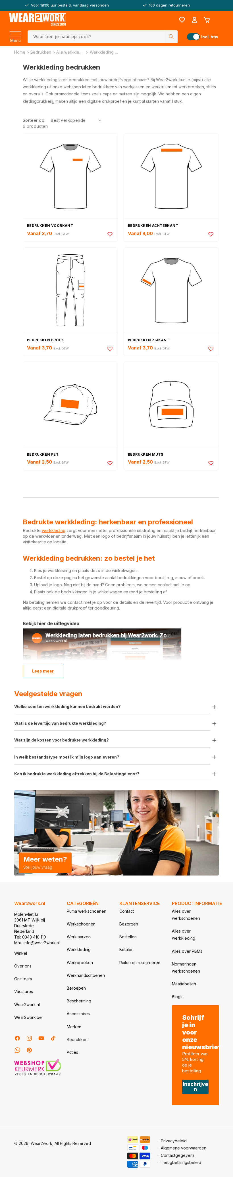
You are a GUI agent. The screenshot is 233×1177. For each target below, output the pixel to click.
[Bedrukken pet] (70, 404)
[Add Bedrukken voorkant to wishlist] (110, 234)
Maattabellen (184, 983)
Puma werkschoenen (86, 911)
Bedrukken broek (45, 340)
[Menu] (15, 32)
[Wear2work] (37, 20)
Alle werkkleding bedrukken (70, 52)
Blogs (177, 996)
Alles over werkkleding (183, 935)
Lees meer (43, 671)
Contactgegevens (178, 1155)
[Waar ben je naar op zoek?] (171, 36)
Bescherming (79, 1000)
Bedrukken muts (145, 454)
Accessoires (78, 1013)
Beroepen (76, 988)
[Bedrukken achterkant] (171, 176)
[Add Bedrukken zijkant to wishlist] (211, 348)
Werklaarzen (79, 936)
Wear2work (41, 1143)
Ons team (23, 978)
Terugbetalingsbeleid (181, 1162)
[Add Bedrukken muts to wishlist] (211, 463)
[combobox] (103, 36)
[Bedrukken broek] (70, 290)
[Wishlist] (182, 20)
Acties (72, 1052)
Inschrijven (195, 1086)
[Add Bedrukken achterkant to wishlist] (211, 234)
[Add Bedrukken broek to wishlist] (110, 348)
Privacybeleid (174, 1140)
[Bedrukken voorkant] (70, 176)
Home (19, 52)
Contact (126, 911)
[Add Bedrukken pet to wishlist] (110, 463)
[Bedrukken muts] (171, 404)
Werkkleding (79, 949)
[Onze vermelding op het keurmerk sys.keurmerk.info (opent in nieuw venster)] (37, 1074)
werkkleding (53, 530)
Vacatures (23, 991)
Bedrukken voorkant (50, 225)
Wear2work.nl (27, 1004)
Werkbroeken (80, 962)
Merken (74, 1026)
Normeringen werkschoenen (186, 967)
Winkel (20, 953)
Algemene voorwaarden (183, 1147)
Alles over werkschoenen (186, 915)
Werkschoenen (81, 924)
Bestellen (128, 936)
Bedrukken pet (43, 454)
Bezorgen (128, 924)
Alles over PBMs (187, 951)
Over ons (23, 966)
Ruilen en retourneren (139, 962)
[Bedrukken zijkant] (171, 290)
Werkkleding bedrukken (104, 52)
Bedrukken (40, 52)
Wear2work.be (28, 1017)
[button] (15, 32)
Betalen (126, 949)
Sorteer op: (34, 120)
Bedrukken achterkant (153, 225)
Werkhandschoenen (86, 975)
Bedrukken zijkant (148, 340)
